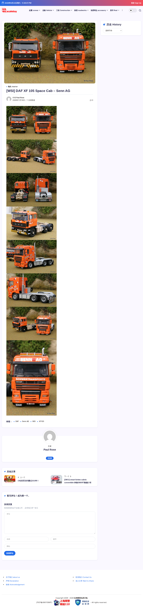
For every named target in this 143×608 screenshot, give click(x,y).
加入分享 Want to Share (85, 581)
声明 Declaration (12, 581)
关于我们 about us (13, 577)
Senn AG (25, 421)
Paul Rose (20, 98)
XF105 (41, 421)
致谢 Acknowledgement (15, 584)
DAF (17, 421)
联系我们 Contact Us (83, 577)
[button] (133, 10)
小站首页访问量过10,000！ (28, 481)
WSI (34, 421)
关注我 (50, 458)
